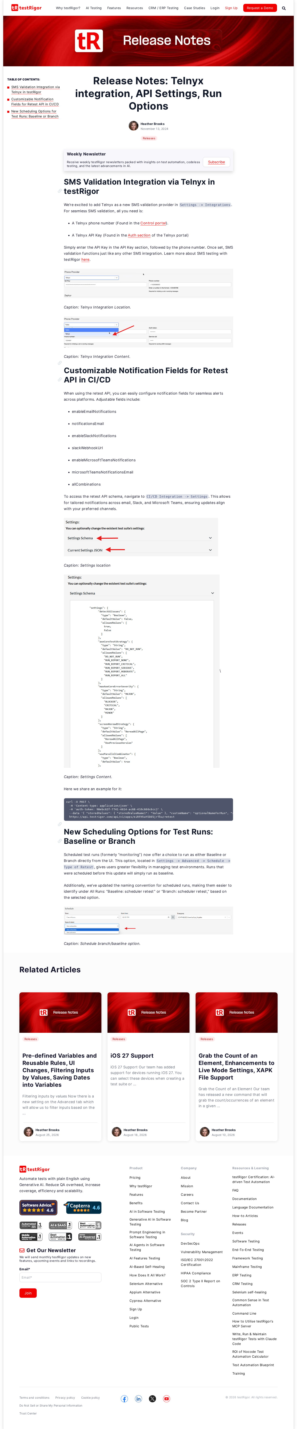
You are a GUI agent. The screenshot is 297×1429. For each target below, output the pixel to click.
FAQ (235, 1190)
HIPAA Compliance (196, 1273)
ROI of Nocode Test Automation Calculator (250, 1354)
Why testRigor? (68, 8)
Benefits (136, 1203)
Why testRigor (141, 1186)
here (85, 259)
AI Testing (94, 8)
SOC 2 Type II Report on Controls (200, 1283)
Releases (149, 138)
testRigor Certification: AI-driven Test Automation (253, 1179)
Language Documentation (253, 1207)
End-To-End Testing (248, 1250)
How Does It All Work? (147, 1275)
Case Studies (194, 8)
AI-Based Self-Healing (147, 1267)
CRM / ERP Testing (163, 8)
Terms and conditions (34, 1397)
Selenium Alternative (146, 1284)
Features (114, 8)
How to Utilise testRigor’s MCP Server (252, 1323)
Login (215, 8)
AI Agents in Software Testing (147, 1247)
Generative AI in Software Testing (150, 1221)
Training (238, 1373)
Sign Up (231, 8)
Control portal (153, 223)
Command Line (244, 1313)
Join (28, 1293)
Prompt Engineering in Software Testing (147, 1234)
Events (237, 1233)
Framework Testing (247, 1258)
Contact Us (190, 1203)
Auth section (139, 235)
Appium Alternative (145, 1292)
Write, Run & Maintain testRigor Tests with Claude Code (254, 1339)
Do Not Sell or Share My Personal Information (50, 1405)
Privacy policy (65, 1397)
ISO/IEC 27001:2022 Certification (197, 1262)
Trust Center (28, 1413)
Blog (184, 1220)
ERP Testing (241, 1275)
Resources (134, 8)
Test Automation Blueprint (253, 1365)
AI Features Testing (145, 1258)
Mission (187, 1186)
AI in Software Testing (147, 1211)
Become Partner (194, 1211)
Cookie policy (90, 1397)
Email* (24, 1269)
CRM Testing (242, 1284)
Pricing (135, 1178)
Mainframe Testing (247, 1267)
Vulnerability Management (202, 1252)
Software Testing (246, 1241)
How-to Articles (245, 1216)
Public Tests (139, 1326)
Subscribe (216, 162)
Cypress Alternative (145, 1301)
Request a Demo (260, 8)
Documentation (244, 1199)
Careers (187, 1194)
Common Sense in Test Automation (250, 1302)
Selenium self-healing (249, 1292)
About (186, 1178)
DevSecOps (190, 1243)
